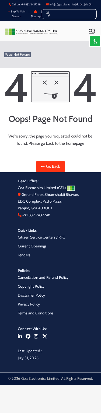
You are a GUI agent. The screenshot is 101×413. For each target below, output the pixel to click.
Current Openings (32, 246)
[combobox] (48, 14)
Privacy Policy (29, 304)
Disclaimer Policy (31, 295)
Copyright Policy (31, 286)
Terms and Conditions (36, 313)
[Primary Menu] (92, 31)
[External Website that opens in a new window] (20, 337)
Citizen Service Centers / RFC (41, 237)
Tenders (24, 255)
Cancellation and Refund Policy (43, 277)
